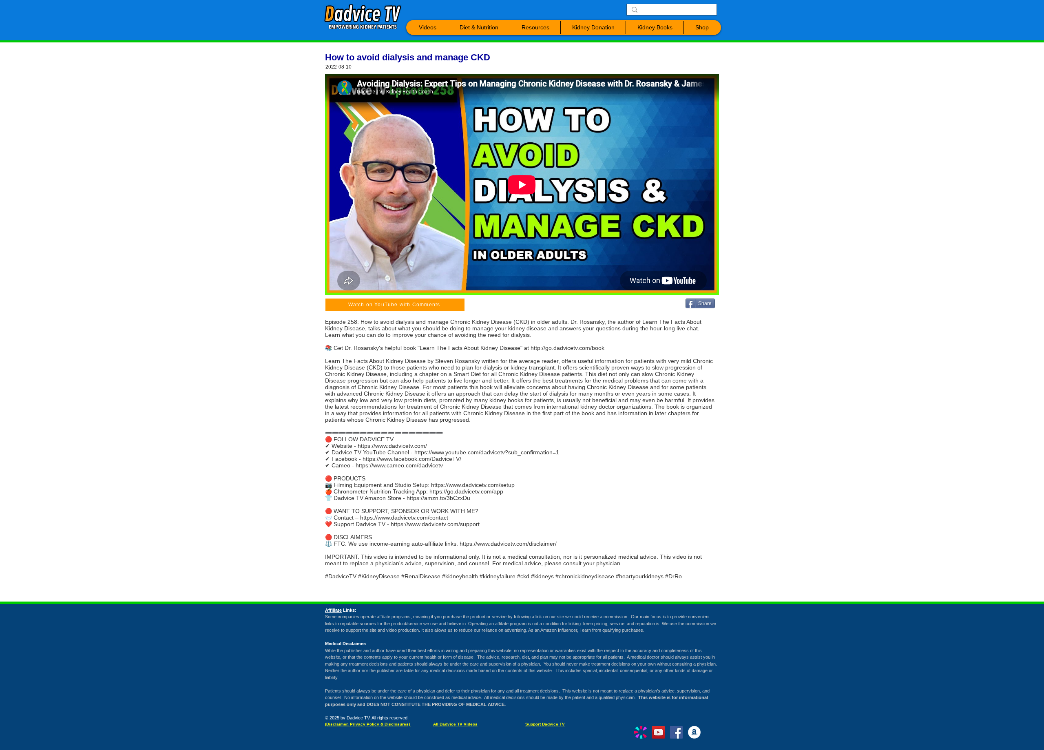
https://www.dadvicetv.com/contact (404, 517)
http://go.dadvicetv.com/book (567, 348)
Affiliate (333, 610)
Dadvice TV (357, 717)
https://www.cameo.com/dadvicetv (399, 465)
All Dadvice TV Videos (455, 724)
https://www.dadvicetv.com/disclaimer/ (508, 543)
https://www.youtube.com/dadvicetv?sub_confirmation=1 (486, 452)
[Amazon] (694, 732)
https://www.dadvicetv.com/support (435, 524)
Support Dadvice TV (545, 724)
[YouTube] (658, 732)
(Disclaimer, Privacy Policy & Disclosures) (368, 724)
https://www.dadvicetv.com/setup (473, 485)
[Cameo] (640, 732)
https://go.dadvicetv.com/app (466, 491)
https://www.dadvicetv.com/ (392, 445)
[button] (427, 27)
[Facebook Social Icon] (676, 732)
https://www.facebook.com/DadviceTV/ (412, 459)
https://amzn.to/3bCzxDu (438, 498)
